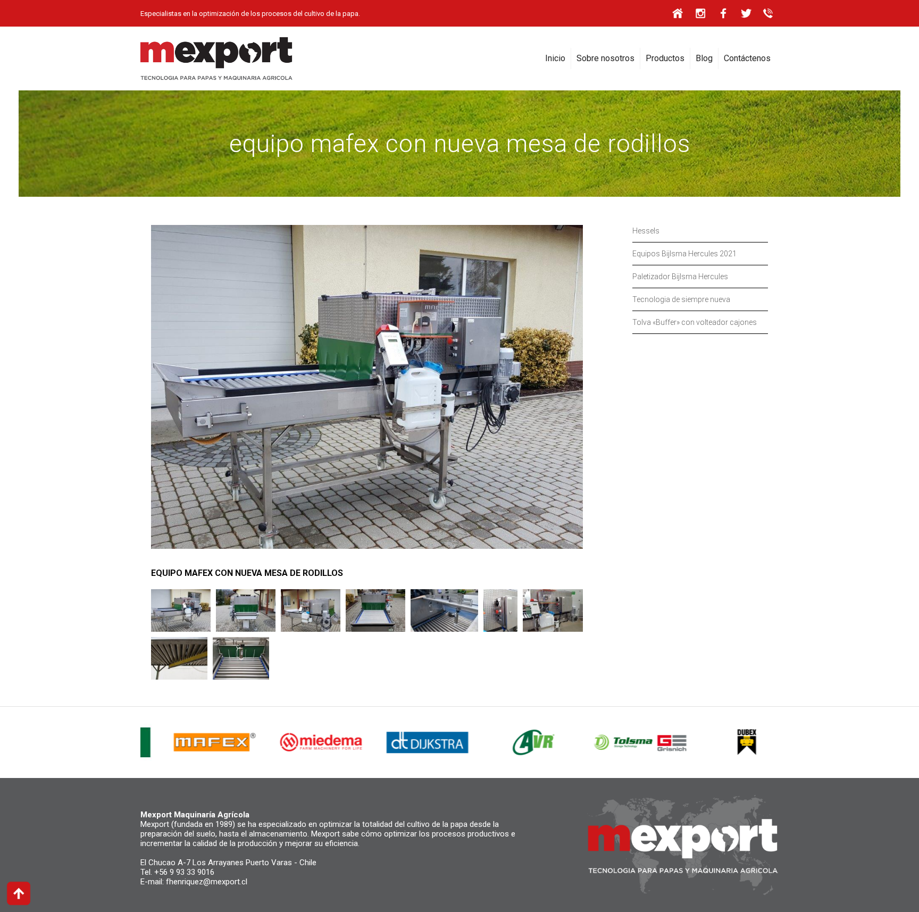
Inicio (555, 58)
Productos (665, 58)
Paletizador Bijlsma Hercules (680, 276)
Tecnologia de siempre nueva (681, 299)
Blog (704, 58)
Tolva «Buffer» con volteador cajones (694, 322)
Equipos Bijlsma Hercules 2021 (684, 253)
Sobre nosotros (605, 58)
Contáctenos (747, 58)
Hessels (645, 231)
